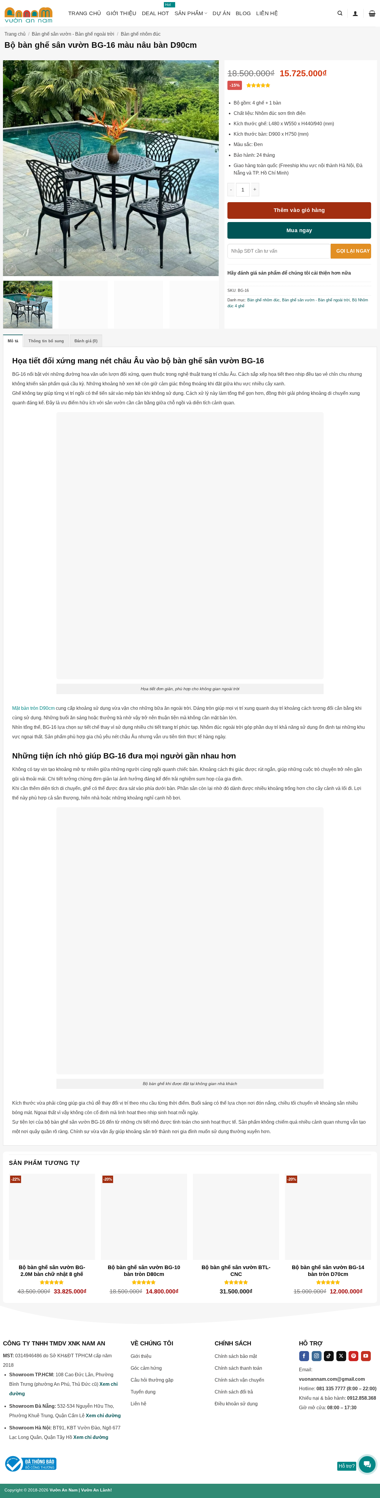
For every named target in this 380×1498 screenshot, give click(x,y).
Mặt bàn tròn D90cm (33, 708)
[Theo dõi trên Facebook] (304, 1356)
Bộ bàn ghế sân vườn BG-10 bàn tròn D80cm (144, 1270)
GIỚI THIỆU (121, 13)
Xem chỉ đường (103, 1415)
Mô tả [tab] (13, 341)
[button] (340, 13)
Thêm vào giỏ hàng (299, 210)
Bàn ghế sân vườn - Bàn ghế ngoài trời (73, 34)
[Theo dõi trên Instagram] (317, 1356)
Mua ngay (299, 230)
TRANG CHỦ (84, 13)
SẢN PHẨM (189, 13)
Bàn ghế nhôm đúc (141, 34)
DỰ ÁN (221, 13)
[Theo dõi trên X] (341, 1356)
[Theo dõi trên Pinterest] (353, 1356)
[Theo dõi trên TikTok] (329, 1356)
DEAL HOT (155, 10)
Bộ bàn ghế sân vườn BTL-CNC (236, 1270)
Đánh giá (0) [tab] (86, 341)
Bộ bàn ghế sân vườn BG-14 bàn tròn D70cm (328, 1270)
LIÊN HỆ (267, 13)
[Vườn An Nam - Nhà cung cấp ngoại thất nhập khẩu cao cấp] (31, 13)
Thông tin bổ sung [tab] (46, 341)
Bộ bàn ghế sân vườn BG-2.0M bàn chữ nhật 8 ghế (52, 1270)
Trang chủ (15, 34)
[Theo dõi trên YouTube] (366, 1356)
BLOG (243, 13)
